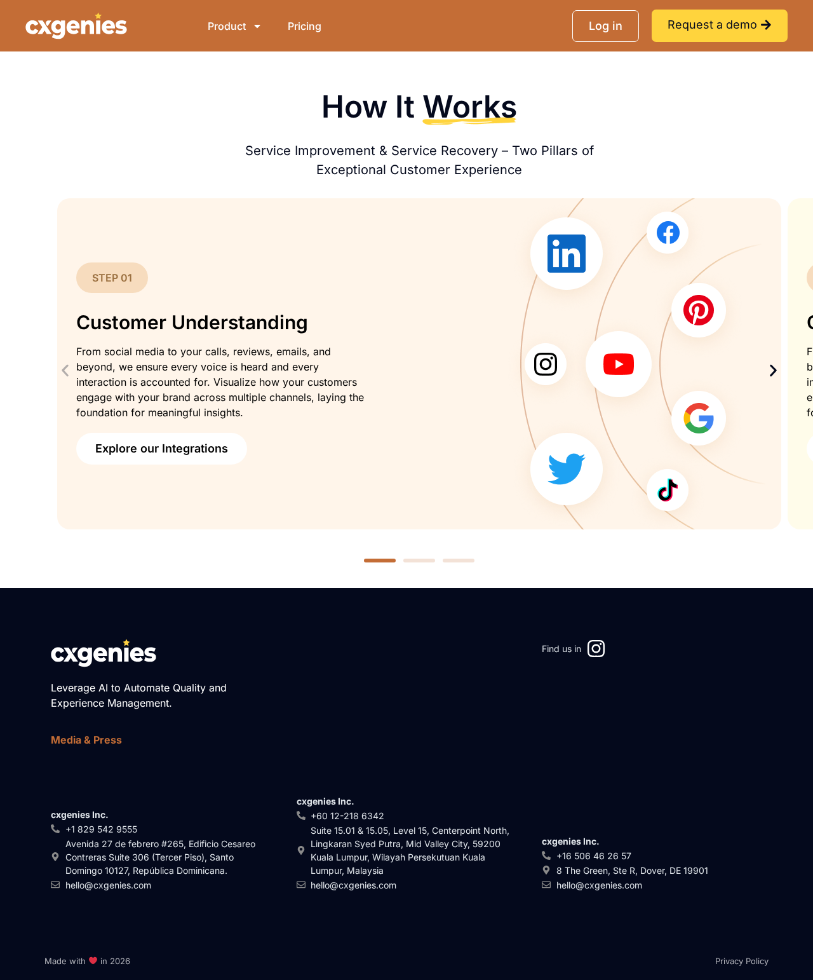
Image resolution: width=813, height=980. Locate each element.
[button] (65, 371)
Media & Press (86, 739)
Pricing (304, 26)
